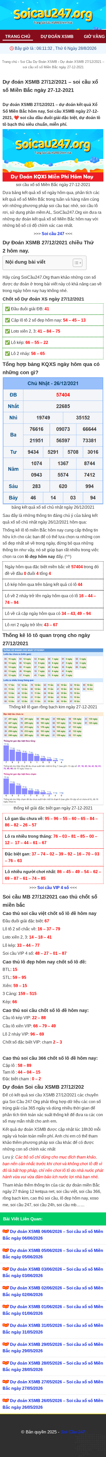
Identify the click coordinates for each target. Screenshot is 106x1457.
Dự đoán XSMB (57, 36)
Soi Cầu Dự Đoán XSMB (38, 62)
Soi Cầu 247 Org (24, 1101)
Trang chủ (9, 62)
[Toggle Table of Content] (75, 262)
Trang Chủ (17, 36)
